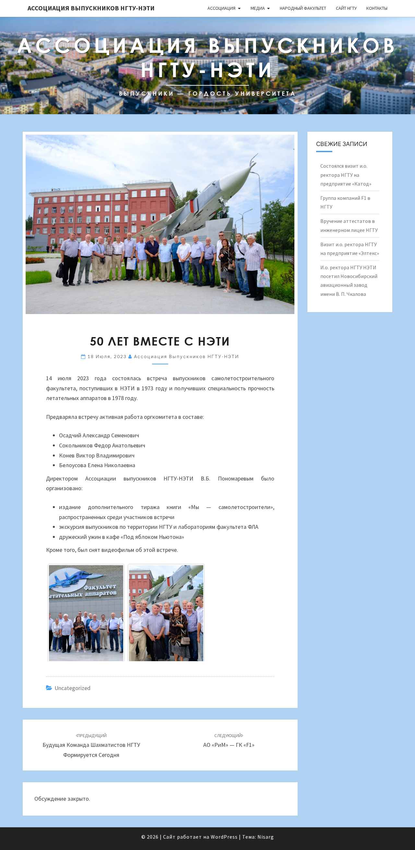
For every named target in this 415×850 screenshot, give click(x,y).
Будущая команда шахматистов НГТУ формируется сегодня (91, 746)
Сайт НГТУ (346, 8)
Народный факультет (303, 8)
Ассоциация (221, 8)
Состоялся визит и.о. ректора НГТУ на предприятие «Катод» (345, 175)
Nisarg (265, 836)
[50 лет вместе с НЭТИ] (86, 614)
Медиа (258, 8)
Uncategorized (72, 688)
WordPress (224, 836)
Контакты (376, 8)
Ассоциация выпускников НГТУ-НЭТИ (91, 8)
